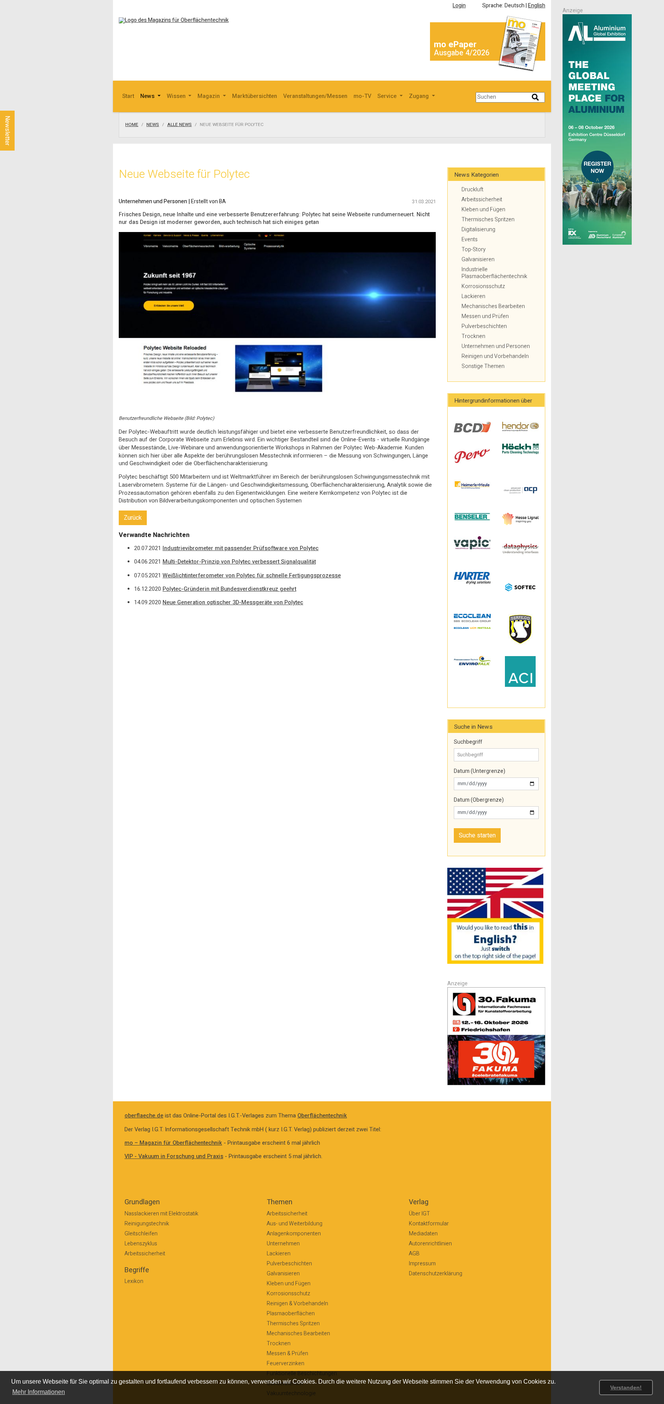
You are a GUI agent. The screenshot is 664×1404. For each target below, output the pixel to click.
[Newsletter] (20, 103)
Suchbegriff (468, 742)
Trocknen (473, 336)
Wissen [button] (177, 96)
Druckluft (472, 190)
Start (128, 96)
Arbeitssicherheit (481, 200)
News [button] (148, 96)
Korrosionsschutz (483, 286)
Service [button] (387, 96)
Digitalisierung (478, 229)
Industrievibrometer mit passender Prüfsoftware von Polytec (241, 548)
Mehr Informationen (38, 1392)
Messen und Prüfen (485, 316)
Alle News (179, 125)
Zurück (133, 517)
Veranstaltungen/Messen (315, 96)
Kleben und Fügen (483, 210)
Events (469, 239)
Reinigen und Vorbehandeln (495, 356)
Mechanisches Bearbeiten (493, 306)
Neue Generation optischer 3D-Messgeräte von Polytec (233, 602)
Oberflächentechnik (322, 1116)
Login (459, 6)
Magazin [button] (209, 96)
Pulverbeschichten (484, 326)
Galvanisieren (478, 259)
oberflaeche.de (143, 1116)
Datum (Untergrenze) (479, 771)
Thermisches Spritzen (488, 219)
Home (131, 125)
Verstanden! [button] (626, 1387)
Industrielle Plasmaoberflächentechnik (494, 272)
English (536, 6)
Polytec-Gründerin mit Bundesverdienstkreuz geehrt (229, 589)
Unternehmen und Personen (495, 346)
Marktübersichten (254, 96)
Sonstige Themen (483, 366)
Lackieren (473, 296)
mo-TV (362, 96)
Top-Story (473, 249)
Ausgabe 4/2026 (462, 52)
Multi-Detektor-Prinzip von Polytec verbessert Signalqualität (239, 562)
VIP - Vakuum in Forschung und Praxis (173, 1156)
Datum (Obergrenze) (479, 800)
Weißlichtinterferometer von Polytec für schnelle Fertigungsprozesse (252, 576)
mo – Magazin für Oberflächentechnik (173, 1143)
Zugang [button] (419, 96)
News (152, 125)
